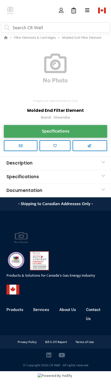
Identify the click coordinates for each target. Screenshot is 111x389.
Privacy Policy (27, 342)
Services (41, 309)
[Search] (6, 27)
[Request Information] (20, 145)
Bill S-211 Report (56, 342)
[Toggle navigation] (87, 10)
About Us (67, 309)
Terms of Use (84, 342)
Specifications (55, 131)
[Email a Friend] (90, 145)
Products (14, 309)
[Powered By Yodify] (55, 380)
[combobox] (55, 27)
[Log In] (61, 10)
